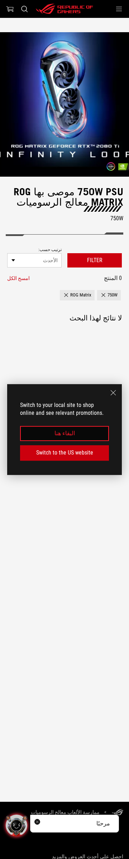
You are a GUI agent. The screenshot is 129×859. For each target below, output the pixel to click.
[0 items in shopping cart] (10, 9)
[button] (119, 9)
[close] (113, 392)
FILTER (94, 260)
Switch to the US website (64, 452)
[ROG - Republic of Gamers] (64, 9)
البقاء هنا (64, 433)
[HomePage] (117, 812)
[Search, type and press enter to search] (24, 9)
